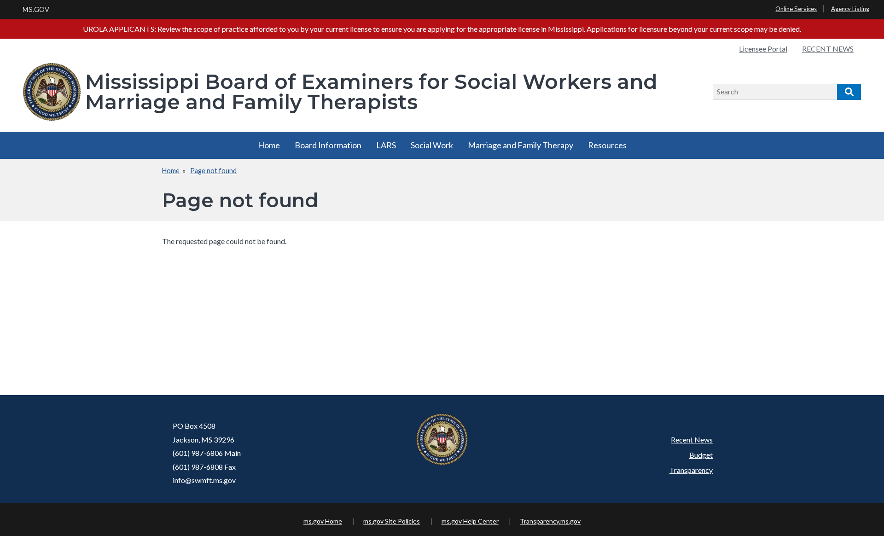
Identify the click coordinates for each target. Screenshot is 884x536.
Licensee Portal (763, 48)
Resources (607, 145)
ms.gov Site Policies (391, 521)
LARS (386, 145)
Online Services (796, 8)
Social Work (432, 145)
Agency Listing (850, 8)
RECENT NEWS (828, 48)
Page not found (213, 171)
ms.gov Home (322, 521)
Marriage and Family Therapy (520, 145)
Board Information (328, 145)
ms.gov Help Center (470, 521)
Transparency (691, 470)
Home (269, 145)
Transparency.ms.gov (550, 521)
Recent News (692, 439)
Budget (701, 454)
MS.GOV (35, 10)
